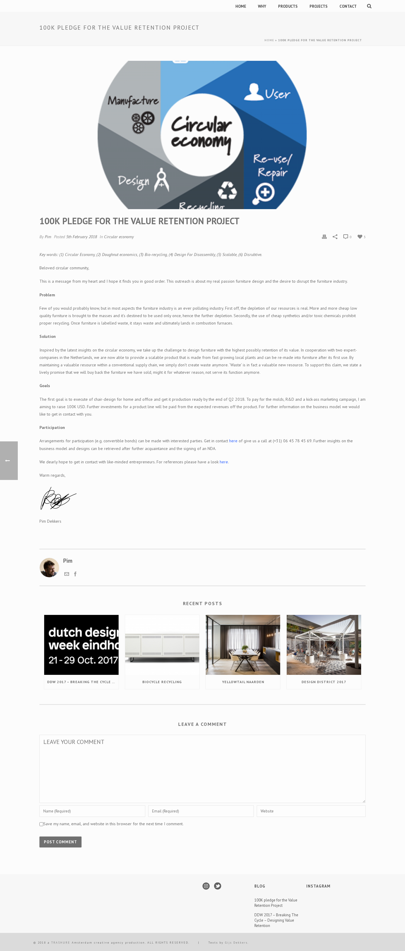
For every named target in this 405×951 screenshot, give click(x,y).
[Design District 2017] (324, 645)
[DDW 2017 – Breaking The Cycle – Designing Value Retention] (81, 645)
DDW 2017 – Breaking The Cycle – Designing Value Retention (83, 682)
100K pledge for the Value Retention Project (275, 903)
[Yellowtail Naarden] (243, 645)
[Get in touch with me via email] (66, 574)
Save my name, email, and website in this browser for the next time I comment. (113, 823)
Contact (348, 6)
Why (262, 6)
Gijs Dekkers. (237, 942)
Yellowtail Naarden (243, 682)
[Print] (324, 236)
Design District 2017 (324, 682)
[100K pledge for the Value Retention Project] (202, 135)
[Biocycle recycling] (162, 645)
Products (288, 6)
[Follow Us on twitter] (217, 886)
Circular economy (119, 236)
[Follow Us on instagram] (206, 886)
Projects (319, 6)
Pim (48, 236)
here (233, 440)
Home (240, 6)
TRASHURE (61, 942)
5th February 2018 (81, 236)
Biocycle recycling (162, 682)
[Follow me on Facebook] (75, 574)
